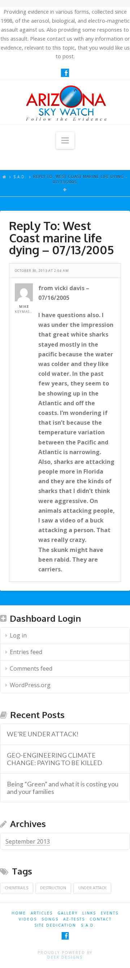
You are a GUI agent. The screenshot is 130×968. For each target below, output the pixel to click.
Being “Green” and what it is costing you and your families (62, 787)
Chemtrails (16, 887)
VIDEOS (28, 919)
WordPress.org (30, 685)
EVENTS (109, 913)
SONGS (50, 919)
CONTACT (101, 919)
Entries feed (26, 652)
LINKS (89, 913)
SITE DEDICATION (55, 925)
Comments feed (31, 668)
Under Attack (92, 887)
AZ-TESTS (74, 919)
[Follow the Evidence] (65, 102)
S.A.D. (19, 176)
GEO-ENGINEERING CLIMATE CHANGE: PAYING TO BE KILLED (54, 759)
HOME (19, 913)
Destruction (53, 887)
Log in (18, 635)
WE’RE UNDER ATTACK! (43, 734)
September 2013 (27, 841)
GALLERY (67, 913)
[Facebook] (65, 72)
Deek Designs (65, 957)
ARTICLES (42, 913)
